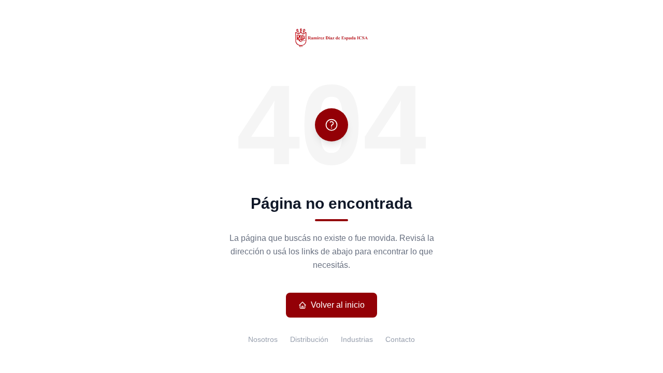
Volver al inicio (338, 304)
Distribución (309, 339)
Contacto (400, 339)
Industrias (357, 339)
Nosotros (263, 339)
